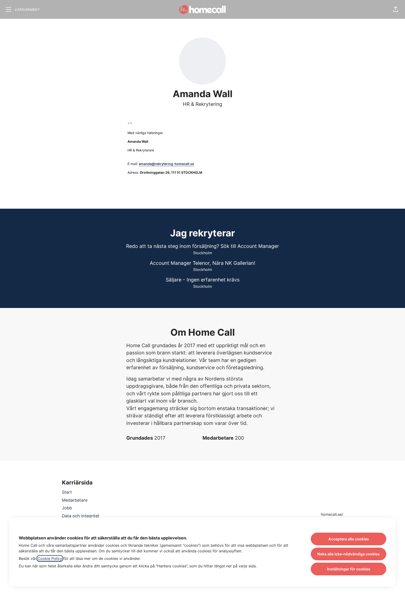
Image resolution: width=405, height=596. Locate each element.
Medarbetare (74, 500)
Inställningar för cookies (348, 569)
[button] (395, 9)
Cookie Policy (50, 558)
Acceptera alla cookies (348, 539)
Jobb (67, 507)
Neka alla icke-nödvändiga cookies (348, 554)
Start (67, 492)
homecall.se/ (332, 514)
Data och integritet (80, 515)
